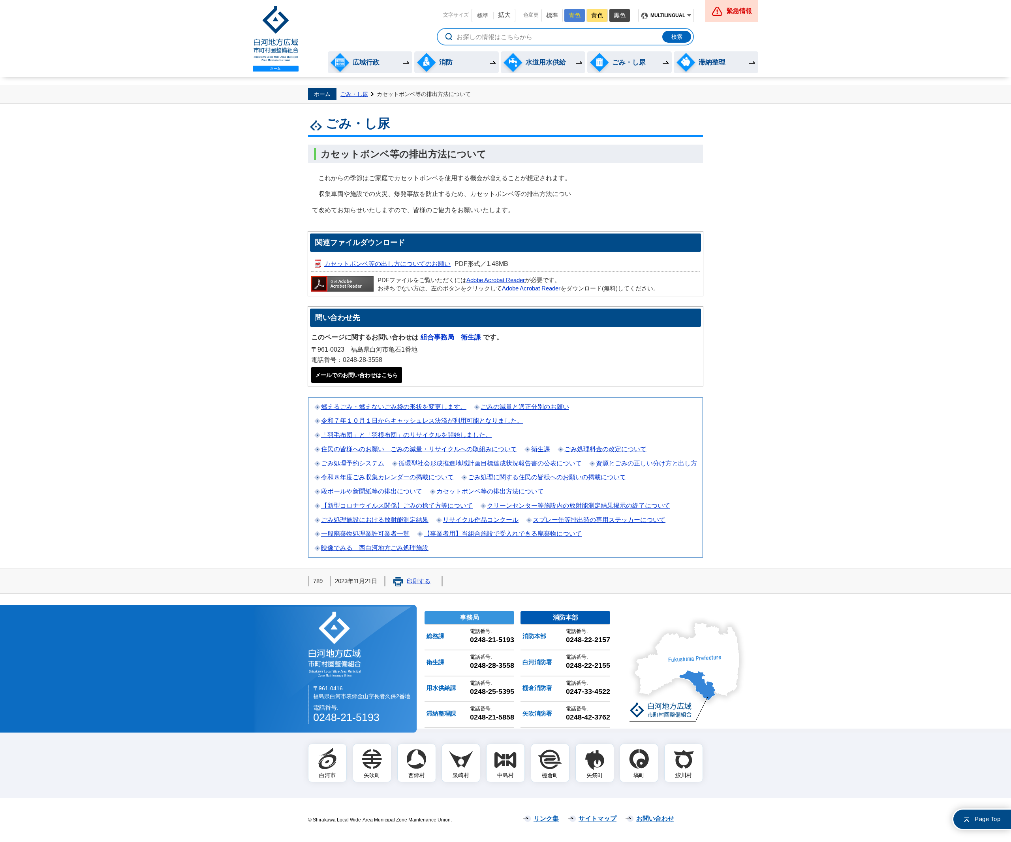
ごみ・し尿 (629, 62)
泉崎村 (461, 775)
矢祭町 (594, 775)
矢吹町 (372, 775)
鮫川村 (683, 775)
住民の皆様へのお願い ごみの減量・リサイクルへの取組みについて (419, 449)
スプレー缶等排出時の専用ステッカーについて (599, 519)
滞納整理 (712, 62)
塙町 (639, 775)
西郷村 (416, 775)
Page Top (987, 819)
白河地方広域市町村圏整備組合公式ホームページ (276, 39)
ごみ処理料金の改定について (605, 449)
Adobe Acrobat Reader (495, 280)
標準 (482, 15)
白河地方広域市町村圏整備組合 (335, 644)
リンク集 (546, 818)
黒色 (620, 15)
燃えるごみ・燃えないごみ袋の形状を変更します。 (393, 406)
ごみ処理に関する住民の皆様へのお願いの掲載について (547, 477)
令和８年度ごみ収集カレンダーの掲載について (387, 477)
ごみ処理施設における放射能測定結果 (374, 519)
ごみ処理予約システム (352, 463)
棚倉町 (550, 775)
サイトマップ (597, 818)
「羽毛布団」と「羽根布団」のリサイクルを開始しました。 (406, 434)
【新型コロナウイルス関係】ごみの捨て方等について (397, 505)
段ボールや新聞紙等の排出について (371, 491)
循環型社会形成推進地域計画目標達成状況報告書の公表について (490, 463)
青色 (575, 15)
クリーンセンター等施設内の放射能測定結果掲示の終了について (578, 505)
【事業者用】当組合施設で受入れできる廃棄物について (503, 533)
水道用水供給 (546, 62)
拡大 (504, 14)
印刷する (418, 581)
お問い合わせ (655, 818)
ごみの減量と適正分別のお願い (525, 406)
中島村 (505, 775)
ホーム (322, 94)
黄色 (597, 15)
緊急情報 (739, 11)
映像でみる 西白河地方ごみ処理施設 (374, 547)
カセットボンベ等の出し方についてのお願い (387, 263)
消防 (446, 62)
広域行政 (366, 62)
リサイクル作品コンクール (481, 519)
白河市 (327, 775)
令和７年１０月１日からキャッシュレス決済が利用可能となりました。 (422, 420)
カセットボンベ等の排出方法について (490, 491)
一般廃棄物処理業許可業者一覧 (365, 533)
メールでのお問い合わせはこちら (356, 375)
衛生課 (540, 449)
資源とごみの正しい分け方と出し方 (646, 463)
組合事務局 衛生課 (451, 337)
